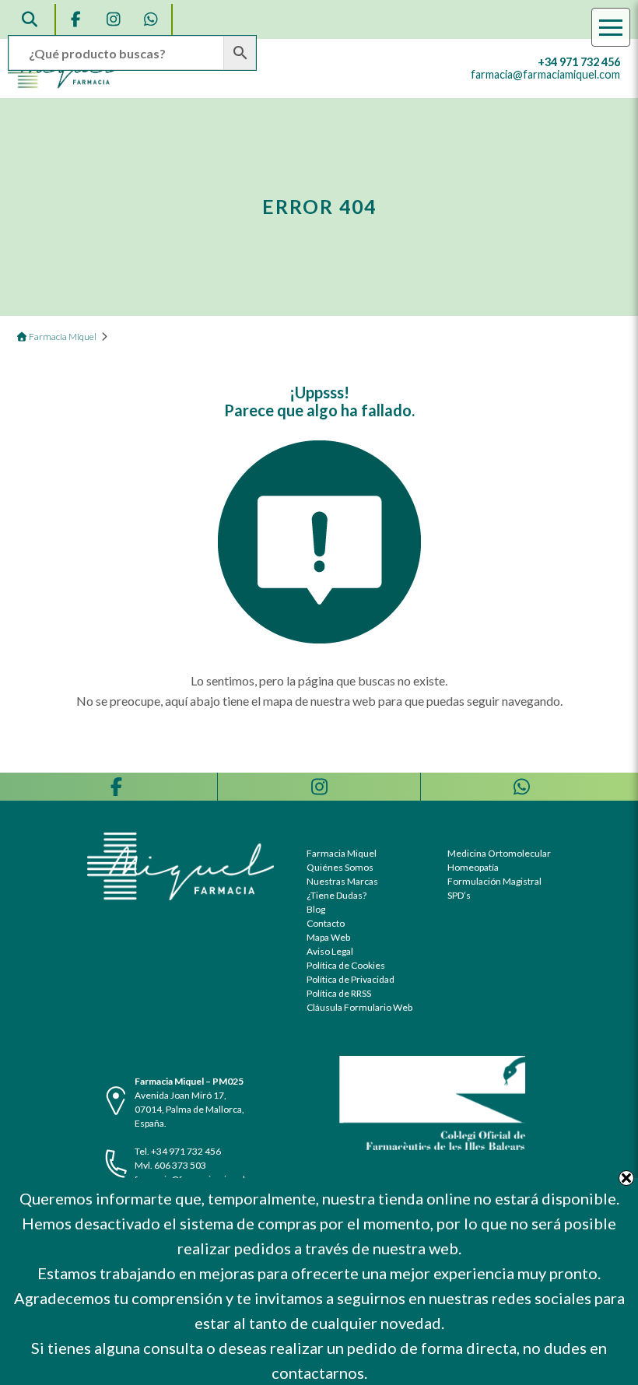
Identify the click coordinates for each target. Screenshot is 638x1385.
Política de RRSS (339, 993)
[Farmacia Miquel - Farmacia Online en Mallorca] (64, 84)
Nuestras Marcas (342, 881)
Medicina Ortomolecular (499, 853)
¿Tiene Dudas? (336, 895)
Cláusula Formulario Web (359, 1007)
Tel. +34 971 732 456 (178, 1151)
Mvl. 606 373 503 (170, 1165)
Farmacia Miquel (342, 853)
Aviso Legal (330, 951)
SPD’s (459, 895)
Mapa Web (328, 937)
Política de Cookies (346, 965)
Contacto (326, 923)
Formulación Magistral (494, 881)
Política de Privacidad (350, 979)
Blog (316, 909)
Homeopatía (473, 867)
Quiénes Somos (340, 867)
